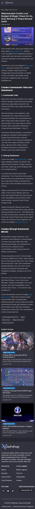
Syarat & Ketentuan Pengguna (23, 506)
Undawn (19, 480)
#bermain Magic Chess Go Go (10, 317)
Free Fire (19, 473)
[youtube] (8, 491)
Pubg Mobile (20, 477)
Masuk (3, 470)
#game (23, 317)
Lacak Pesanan (6, 480)
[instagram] (3, 491)
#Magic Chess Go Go (18, 320)
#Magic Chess (6, 320)
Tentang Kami (6, 506)
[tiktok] (13, 491)
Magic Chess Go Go (16, 51)
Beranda (4, 473)
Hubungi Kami (25, 490)
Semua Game (6, 477)
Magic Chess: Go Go (11, 10)
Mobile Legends (21, 470)
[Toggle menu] (2, 3)
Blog (2, 10)
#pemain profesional (7, 322)
